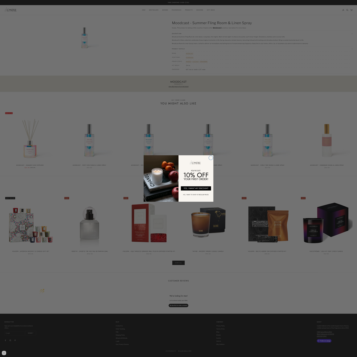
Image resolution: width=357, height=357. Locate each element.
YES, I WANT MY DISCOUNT (196, 188)
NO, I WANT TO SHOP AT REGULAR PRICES (196, 195)
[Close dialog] (211, 158)
